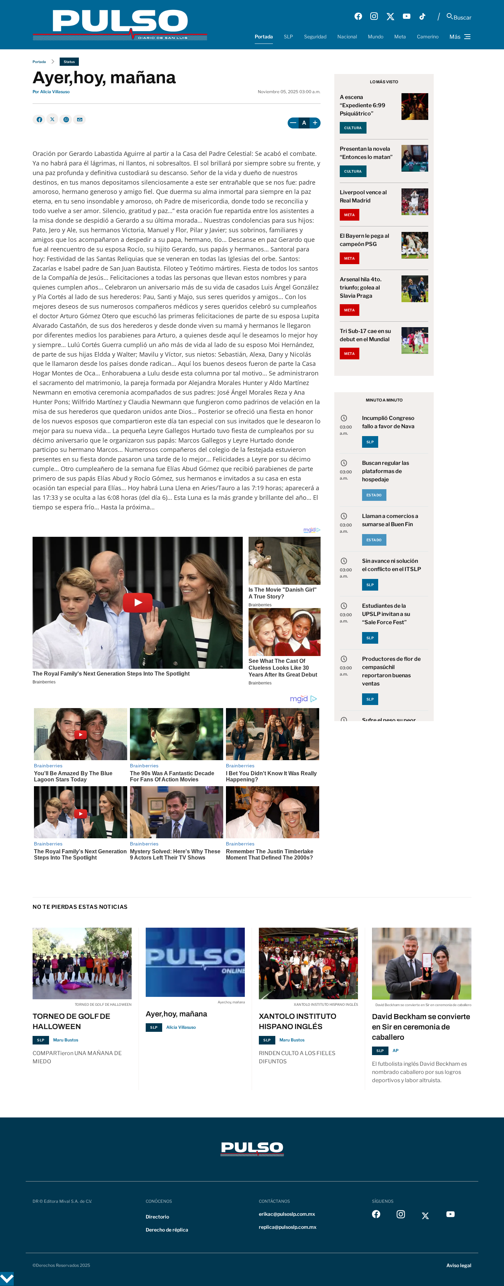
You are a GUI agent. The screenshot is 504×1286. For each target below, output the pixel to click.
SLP (288, 36)
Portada (264, 36)
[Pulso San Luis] (120, 24)
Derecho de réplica (167, 1230)
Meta (400, 36)
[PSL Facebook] (358, 16)
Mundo (375, 36)
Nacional (347, 36)
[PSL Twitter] (390, 16)
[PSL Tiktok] (422, 16)
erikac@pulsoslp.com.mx (287, 1214)
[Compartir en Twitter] (52, 118)
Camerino (428, 36)
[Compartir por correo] (79, 119)
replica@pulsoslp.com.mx (287, 1227)
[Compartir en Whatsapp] (65, 119)
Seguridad (315, 36)
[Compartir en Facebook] (39, 119)
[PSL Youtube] (406, 16)
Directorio (157, 1217)
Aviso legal (458, 1265)
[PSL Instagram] (374, 16)
